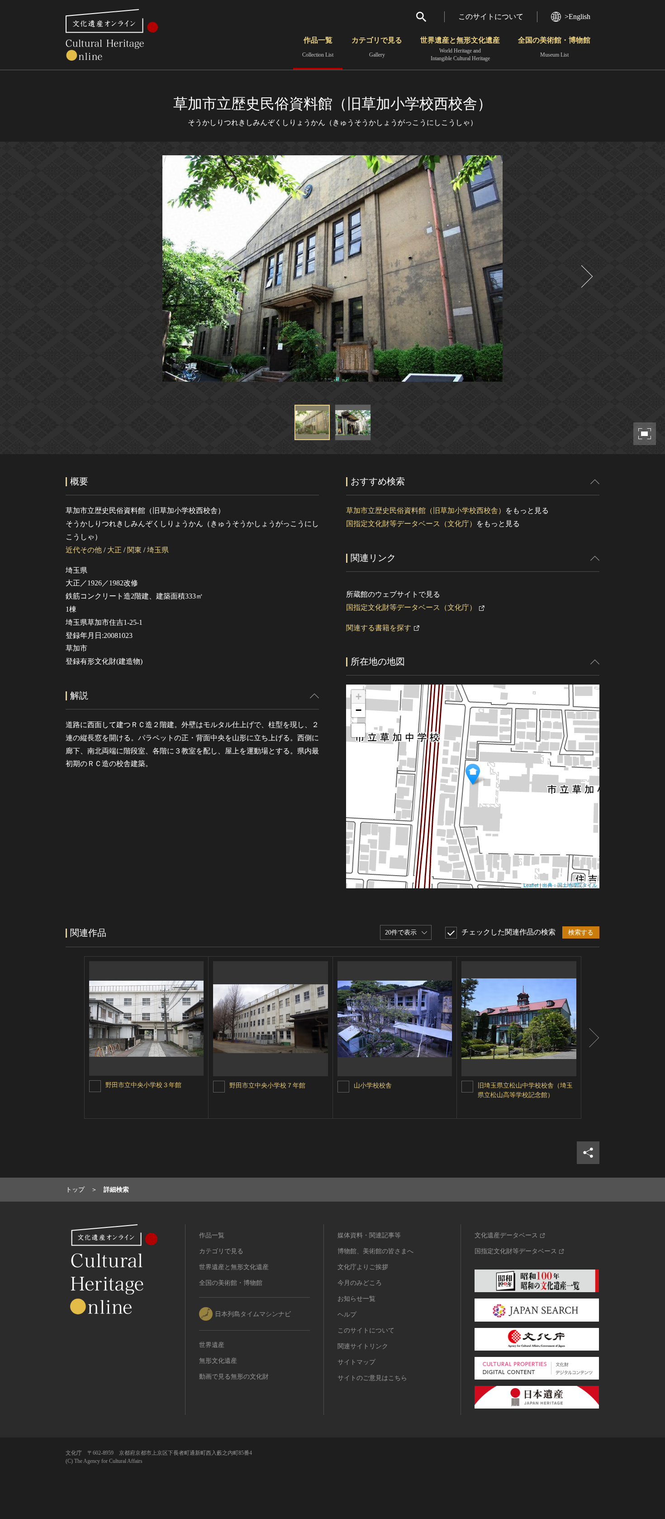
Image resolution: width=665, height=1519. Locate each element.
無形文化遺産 (218, 1360)
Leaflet (530, 884)
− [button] (358, 710)
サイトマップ (356, 1362)
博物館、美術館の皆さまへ (375, 1251)
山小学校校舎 (373, 1085)
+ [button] (358, 696)
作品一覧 (317, 47)
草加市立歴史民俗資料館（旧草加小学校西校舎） (425, 510)
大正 (114, 550)
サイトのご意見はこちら (372, 1378)
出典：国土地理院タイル (569, 884)
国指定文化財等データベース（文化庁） (411, 523)
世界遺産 (211, 1345)
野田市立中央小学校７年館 (267, 1085)
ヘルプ (346, 1314)
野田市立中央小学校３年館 (143, 1085)
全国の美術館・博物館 (554, 47)
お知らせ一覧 (356, 1298)
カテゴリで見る (377, 47)
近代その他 (84, 550)
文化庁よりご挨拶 (362, 1267)
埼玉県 (158, 550)
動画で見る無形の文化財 (234, 1376)
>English (577, 16)
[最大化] (358, 730)
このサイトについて (490, 16)
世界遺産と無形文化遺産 (460, 49)
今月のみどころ (359, 1282)
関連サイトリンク (362, 1346)
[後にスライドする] (585, 276)
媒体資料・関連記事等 (369, 1235)
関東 (134, 550)
